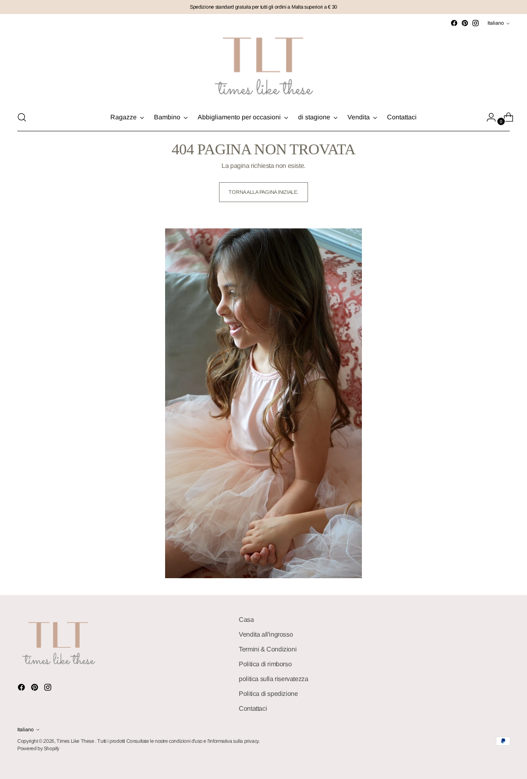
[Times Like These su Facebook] (454, 23)
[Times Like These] (263, 66)
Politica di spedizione (268, 693)
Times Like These (75, 741)
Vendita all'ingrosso (266, 634)
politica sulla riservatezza (273, 678)
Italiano (495, 23)
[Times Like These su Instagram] (475, 23)
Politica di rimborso (265, 663)
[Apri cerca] (22, 117)
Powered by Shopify (38, 748)
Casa (246, 619)
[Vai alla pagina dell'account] (488, 117)
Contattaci (253, 708)
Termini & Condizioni (267, 649)
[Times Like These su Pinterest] (465, 23)
